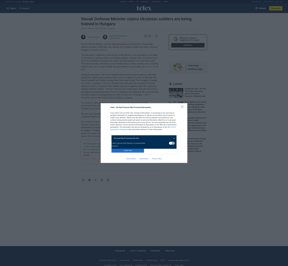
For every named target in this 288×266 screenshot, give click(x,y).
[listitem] (143, 138)
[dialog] (144, 133)
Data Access (144, 159)
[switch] (172, 143)
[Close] (183, 107)
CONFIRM (128, 150)
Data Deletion (131, 159)
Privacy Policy (157, 159)
